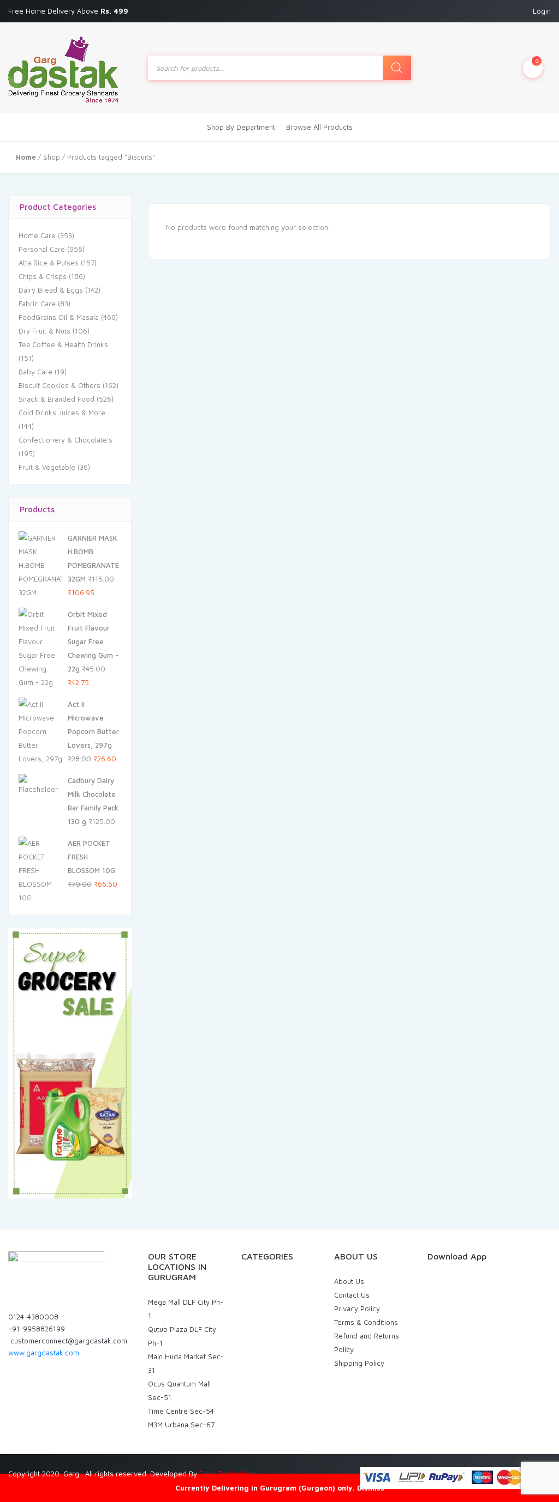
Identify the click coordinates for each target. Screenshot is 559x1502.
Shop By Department (241, 127)
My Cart (536, 60)
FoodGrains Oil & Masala (59, 317)
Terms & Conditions (366, 1322)
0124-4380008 (33, 1316)
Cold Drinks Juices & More (62, 412)
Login (542, 11)
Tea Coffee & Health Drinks (63, 344)
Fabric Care (37, 303)
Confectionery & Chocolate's (65, 439)
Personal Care (42, 249)
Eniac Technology (227, 1473)
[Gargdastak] (63, 67)
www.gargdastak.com (43, 1352)
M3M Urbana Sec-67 (181, 1424)
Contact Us (352, 1295)
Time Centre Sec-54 (181, 1411)
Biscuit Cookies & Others (59, 385)
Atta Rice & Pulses (49, 262)
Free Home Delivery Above (69, 11)
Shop (51, 157)
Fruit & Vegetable (47, 467)
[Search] (397, 68)
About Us (349, 1281)
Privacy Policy (357, 1308)
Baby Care (35, 371)
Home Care (37, 235)
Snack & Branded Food (56, 399)
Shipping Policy (359, 1363)
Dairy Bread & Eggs (51, 290)
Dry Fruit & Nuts (44, 330)
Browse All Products (319, 127)
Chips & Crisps (43, 276)
